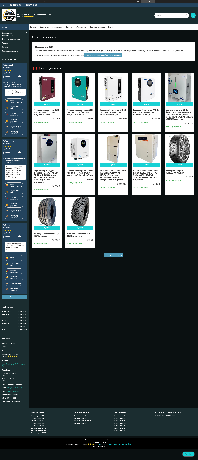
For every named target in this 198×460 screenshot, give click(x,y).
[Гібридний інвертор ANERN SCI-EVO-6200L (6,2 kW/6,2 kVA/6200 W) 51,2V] (80, 88)
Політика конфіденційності (123, 444)
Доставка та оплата (97, 27)
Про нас (69, 27)
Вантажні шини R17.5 (81, 416)
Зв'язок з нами (81, 27)
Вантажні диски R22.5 (38, 433)
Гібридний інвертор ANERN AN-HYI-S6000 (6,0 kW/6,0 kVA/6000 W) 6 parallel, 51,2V (80, 173)
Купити (47, 104)
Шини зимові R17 (120, 425)
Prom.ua (110, 440)
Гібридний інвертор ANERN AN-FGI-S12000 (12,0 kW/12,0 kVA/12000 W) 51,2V (146, 112)
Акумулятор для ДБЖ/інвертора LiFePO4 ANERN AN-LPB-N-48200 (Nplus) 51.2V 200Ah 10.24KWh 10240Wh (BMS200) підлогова (46, 176)
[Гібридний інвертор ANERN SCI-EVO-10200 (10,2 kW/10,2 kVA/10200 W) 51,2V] (113, 88)
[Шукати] (186, 15)
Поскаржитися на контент (104, 444)
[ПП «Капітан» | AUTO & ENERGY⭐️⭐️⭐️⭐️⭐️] (9, 15)
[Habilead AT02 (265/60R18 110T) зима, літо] (80, 212)
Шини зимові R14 (120, 418)
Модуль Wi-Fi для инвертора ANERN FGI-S (14, 92)
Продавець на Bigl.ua (99, 442)
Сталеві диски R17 (37, 425)
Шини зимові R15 (120, 420)
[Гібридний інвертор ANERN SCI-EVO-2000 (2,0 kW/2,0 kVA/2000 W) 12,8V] (47, 88)
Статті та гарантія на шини (12, 39)
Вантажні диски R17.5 (38, 428)
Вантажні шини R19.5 (81, 418)
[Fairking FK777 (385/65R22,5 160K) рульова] (47, 212)
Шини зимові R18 (120, 428)
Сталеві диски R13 (37, 416)
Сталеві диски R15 (37, 420)
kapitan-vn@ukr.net (14, 391)
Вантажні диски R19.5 (38, 430)
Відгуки (111, 27)
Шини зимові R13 (120, 416)
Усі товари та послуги (112, 255)
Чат (190, 454)
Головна (33, 27)
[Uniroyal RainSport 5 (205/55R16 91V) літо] (179, 149)
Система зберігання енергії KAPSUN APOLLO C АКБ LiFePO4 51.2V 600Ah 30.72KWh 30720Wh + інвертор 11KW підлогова (113, 175)
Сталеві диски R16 (37, 423)
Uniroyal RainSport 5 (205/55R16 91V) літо (176, 172)
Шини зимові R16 (120, 423)
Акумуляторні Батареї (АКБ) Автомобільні (104, 55)
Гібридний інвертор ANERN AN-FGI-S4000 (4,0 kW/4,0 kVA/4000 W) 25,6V (15, 247)
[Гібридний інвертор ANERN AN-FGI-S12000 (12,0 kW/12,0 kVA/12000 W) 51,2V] (146, 88)
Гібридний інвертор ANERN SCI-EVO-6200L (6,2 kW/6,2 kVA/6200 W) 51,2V (80, 112)
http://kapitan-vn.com (14, 388)
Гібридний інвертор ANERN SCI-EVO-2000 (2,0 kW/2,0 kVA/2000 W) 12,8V (47, 112)
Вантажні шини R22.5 (81, 423)
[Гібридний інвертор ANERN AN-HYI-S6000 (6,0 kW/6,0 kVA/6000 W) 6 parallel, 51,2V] (80, 149)
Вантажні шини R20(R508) (83, 420)
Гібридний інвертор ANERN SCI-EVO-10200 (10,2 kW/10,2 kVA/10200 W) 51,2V (113, 112)
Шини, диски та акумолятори (51, 27)
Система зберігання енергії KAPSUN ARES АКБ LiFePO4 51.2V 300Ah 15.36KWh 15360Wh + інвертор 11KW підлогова (146, 175)
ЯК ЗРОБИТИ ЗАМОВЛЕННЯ (165, 416)
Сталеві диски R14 (37, 418)
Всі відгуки (14, 297)
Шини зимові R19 (120, 430)
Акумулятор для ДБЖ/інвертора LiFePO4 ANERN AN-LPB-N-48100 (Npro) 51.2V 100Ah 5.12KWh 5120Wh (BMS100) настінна (179, 114)
